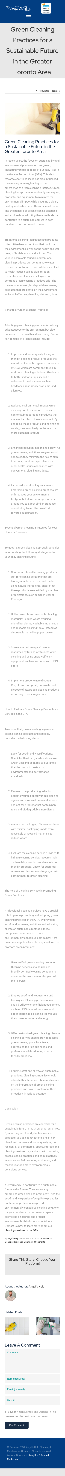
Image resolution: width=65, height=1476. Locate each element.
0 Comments (39, 1242)
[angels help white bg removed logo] (18, 7)
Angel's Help (12, 1238)
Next (55, 90)
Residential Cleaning (22, 1242)
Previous (44, 90)
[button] (7, 1326)
